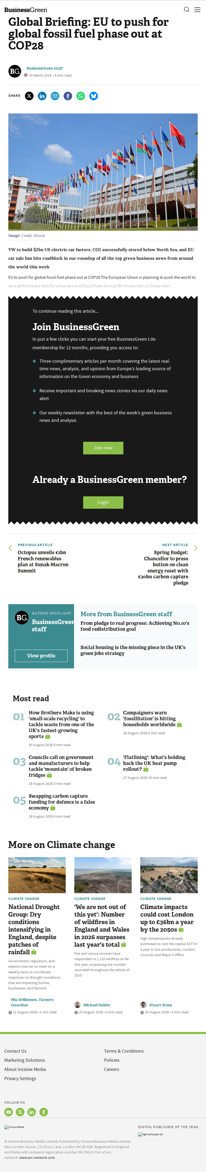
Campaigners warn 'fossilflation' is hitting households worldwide (149, 719)
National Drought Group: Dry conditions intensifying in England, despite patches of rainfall (34, 929)
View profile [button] (41, 656)
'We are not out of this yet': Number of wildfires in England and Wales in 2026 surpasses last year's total (101, 926)
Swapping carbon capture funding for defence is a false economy (62, 802)
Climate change (24, 898)
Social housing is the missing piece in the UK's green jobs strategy (133, 650)
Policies (112, 1060)
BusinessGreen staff (45, 68)
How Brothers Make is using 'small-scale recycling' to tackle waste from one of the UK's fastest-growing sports (61, 725)
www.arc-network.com (37, 1157)
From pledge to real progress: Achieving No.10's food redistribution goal (134, 626)
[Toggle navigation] (196, 9)
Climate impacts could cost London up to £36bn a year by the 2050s (167, 918)
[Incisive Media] (14, 1126)
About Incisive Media (25, 1069)
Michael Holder (97, 1005)
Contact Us (15, 1051)
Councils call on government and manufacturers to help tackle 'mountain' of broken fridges (61, 766)
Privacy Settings (20, 1078)
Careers (111, 1069)
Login (103, 502)
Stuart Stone (160, 1005)
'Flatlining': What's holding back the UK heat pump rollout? (154, 763)
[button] (186, 9)
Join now (103, 448)
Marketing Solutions (24, 1060)
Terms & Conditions (124, 1051)
